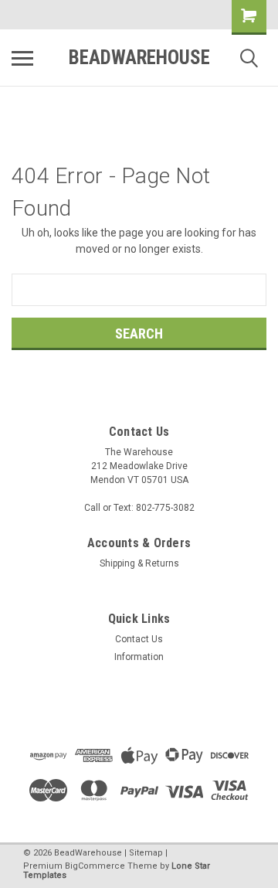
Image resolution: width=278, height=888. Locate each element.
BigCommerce (95, 866)
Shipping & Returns (139, 563)
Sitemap (146, 853)
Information (139, 657)
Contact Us (139, 639)
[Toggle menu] (22, 58)
